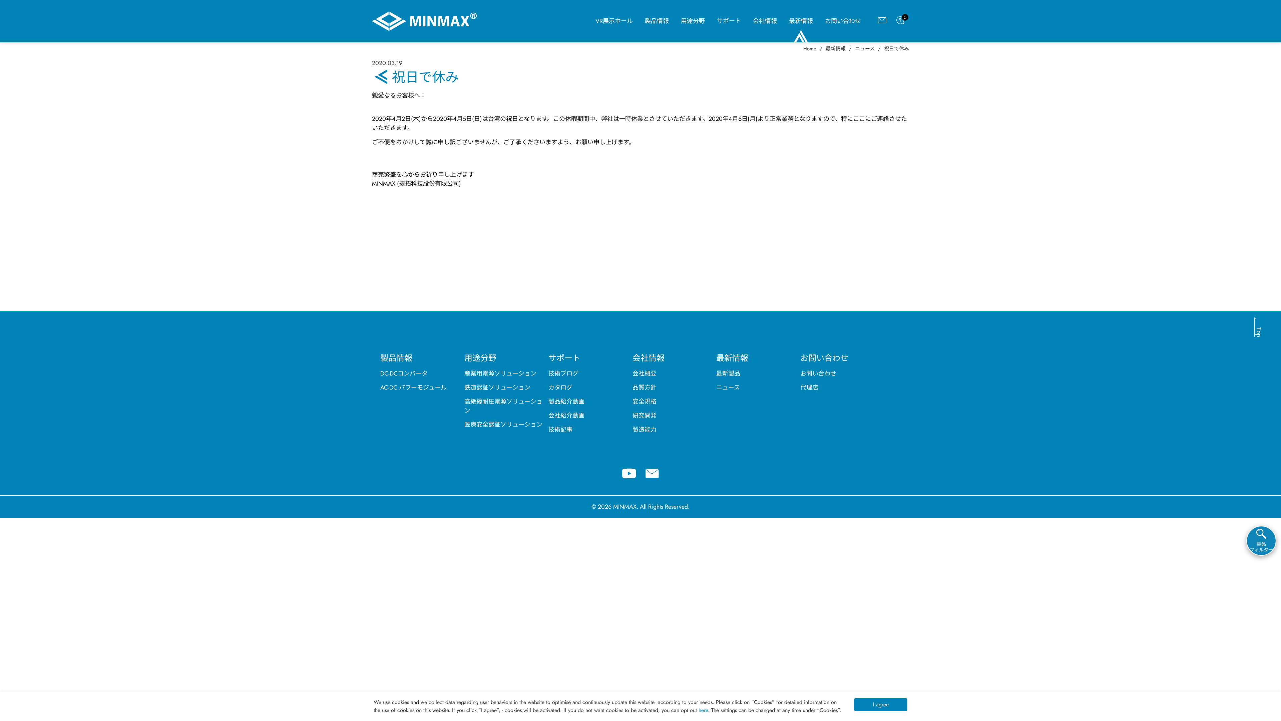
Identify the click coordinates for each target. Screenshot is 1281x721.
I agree (881, 704)
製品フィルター (1261, 547)
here (703, 710)
